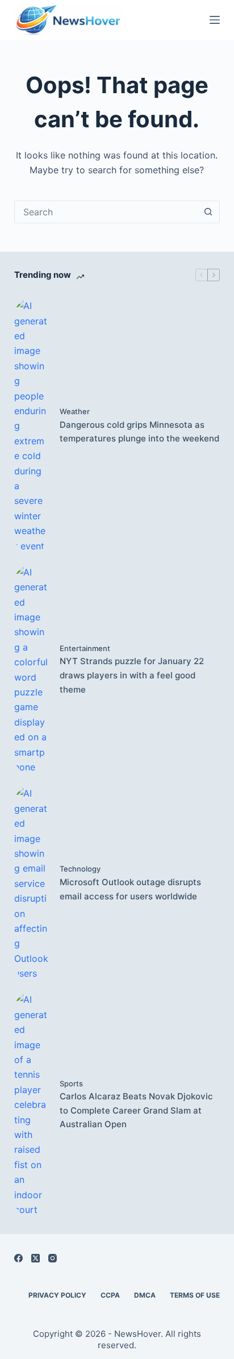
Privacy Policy (57, 1295)
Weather (75, 411)
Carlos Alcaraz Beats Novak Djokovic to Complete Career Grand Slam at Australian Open (136, 1110)
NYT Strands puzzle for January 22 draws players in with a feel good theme (132, 675)
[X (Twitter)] (35, 1258)
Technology (80, 868)
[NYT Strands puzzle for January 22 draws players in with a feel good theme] (31, 669)
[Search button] (208, 212)
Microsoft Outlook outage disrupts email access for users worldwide (130, 889)
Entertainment (85, 648)
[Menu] (215, 20)
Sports (71, 1083)
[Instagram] (52, 1258)
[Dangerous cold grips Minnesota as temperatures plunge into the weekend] (31, 425)
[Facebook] (18, 1258)
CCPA (110, 1295)
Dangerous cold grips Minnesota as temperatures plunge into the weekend (139, 431)
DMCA (145, 1295)
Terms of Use (195, 1295)
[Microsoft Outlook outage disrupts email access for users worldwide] (31, 883)
